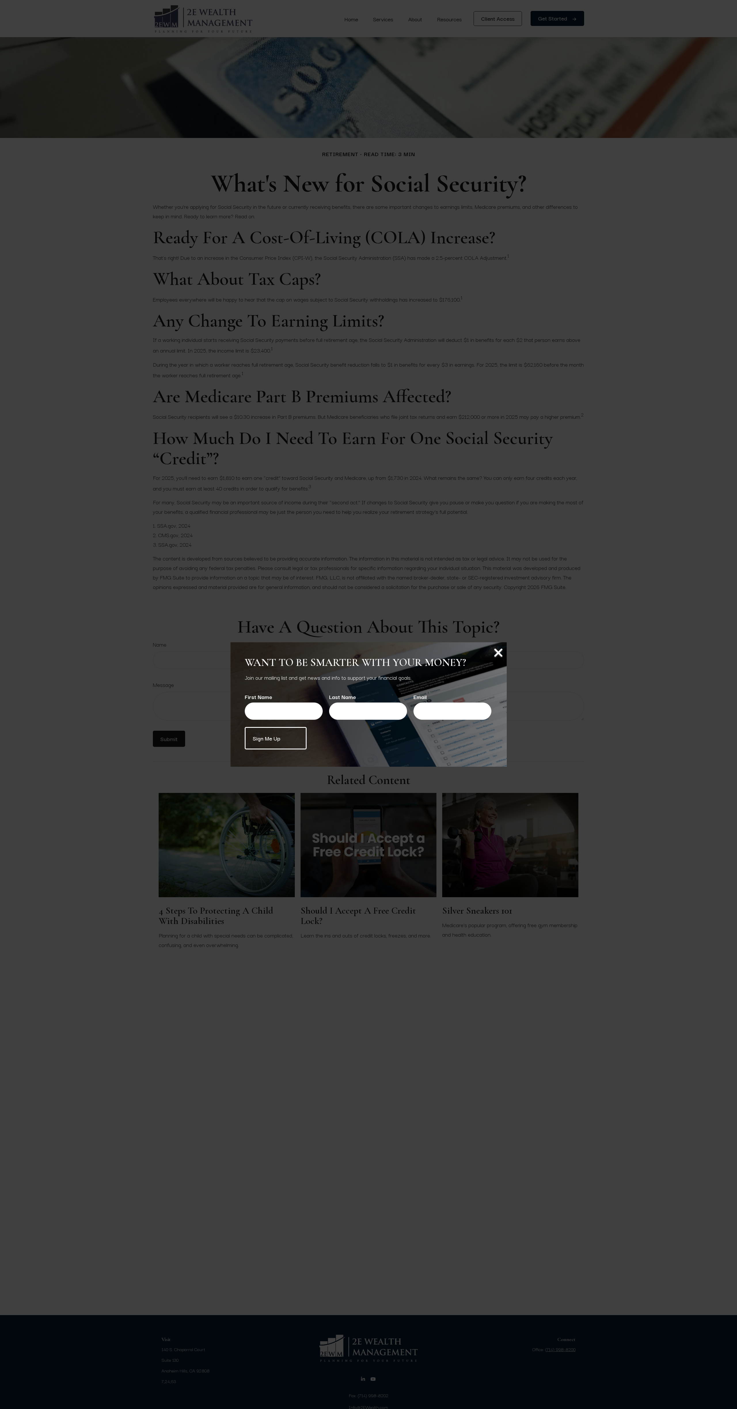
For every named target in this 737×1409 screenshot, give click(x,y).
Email (420, 696)
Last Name (342, 696)
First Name (258, 696)
